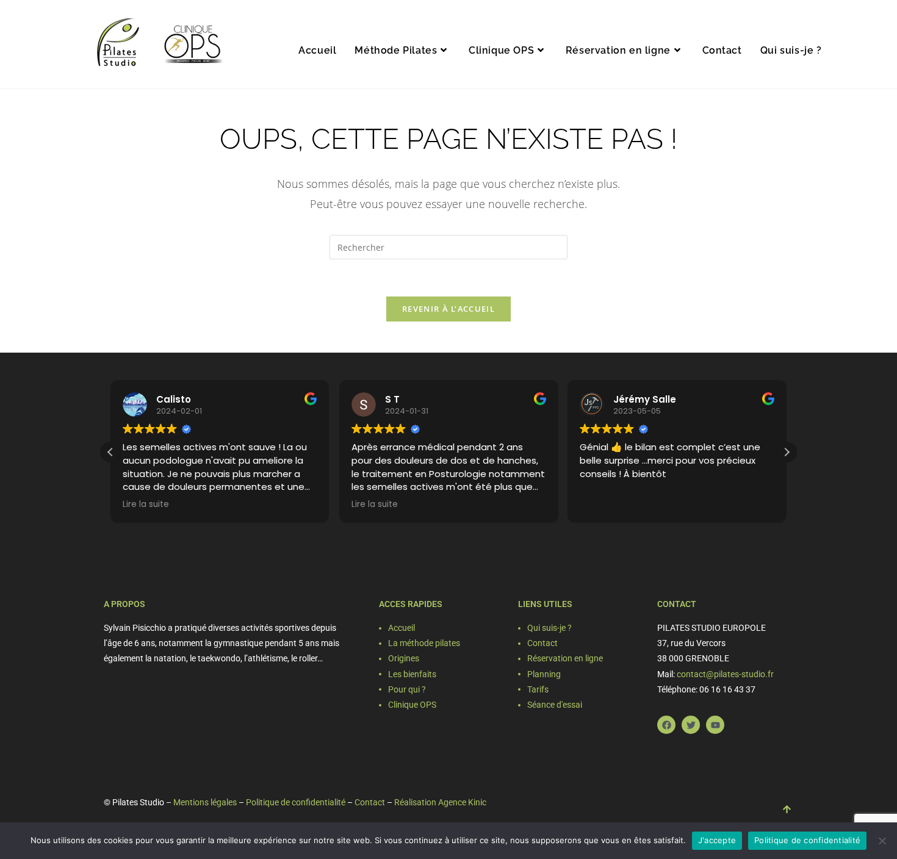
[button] (786, 452)
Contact (370, 802)
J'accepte (717, 840)
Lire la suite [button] (146, 504)
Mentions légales (205, 802)
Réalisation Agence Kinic (440, 802)
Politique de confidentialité (295, 802)
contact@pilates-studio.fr (725, 674)
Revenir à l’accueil (448, 308)
